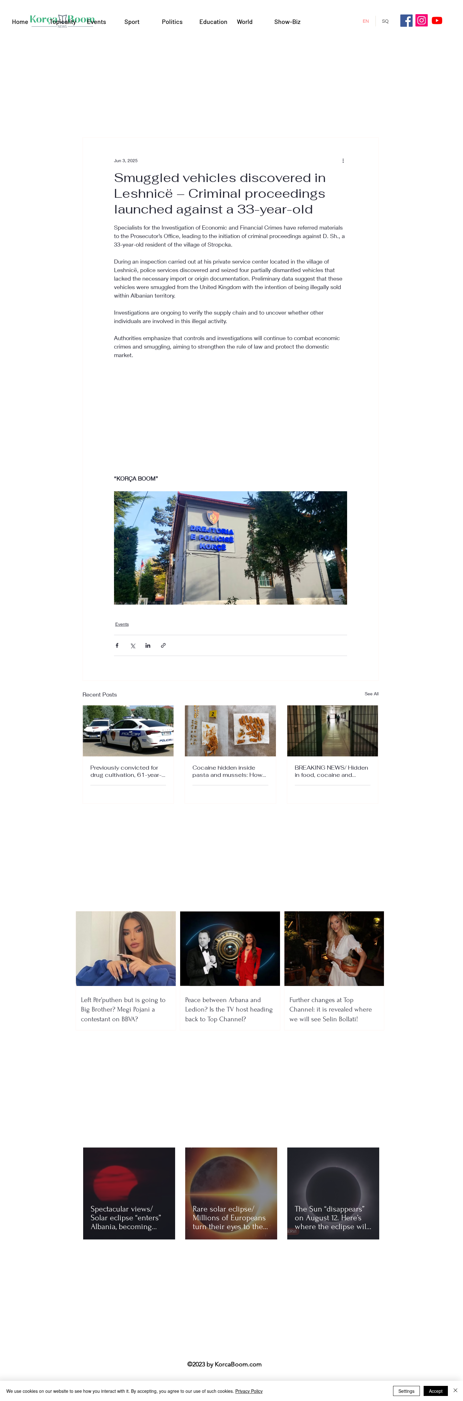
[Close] (455, 1391)
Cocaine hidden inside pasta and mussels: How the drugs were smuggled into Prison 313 (228, 771)
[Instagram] (421, 20)
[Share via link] (163, 645)
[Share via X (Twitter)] (132, 645)
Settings (406, 1391)
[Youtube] (437, 20)
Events (122, 624)
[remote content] (230, 412)
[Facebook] (406, 20)
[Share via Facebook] (117, 645)
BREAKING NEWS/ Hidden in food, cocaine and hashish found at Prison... (331, 771)
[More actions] (343, 160)
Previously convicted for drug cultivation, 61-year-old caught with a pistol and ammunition (126, 771)
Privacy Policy (249, 1391)
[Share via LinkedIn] (148, 645)
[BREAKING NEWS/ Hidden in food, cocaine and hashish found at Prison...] (332, 730)
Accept (436, 1391)
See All (372, 693)
